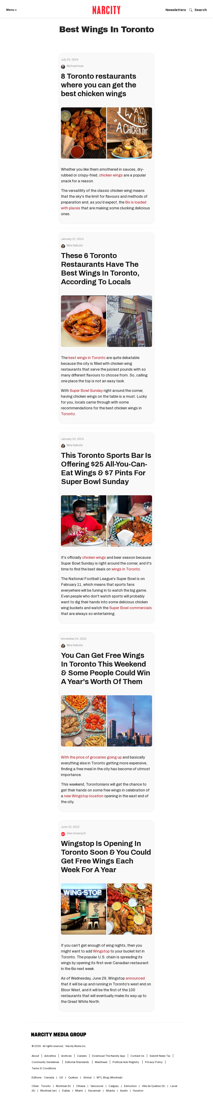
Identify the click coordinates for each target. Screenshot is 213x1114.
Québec (73, 1077)
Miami (79, 1090)
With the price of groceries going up (91, 757)
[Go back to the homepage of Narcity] (106, 10)
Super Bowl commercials (130, 608)
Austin (124, 1090)
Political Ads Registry (126, 1062)
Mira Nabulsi (75, 245)
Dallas (66, 1090)
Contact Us (137, 1055)
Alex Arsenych (76, 833)
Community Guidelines (46, 1062)
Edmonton (130, 1086)
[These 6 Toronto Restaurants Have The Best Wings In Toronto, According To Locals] (106, 321)
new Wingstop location (83, 796)
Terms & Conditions (44, 1068)
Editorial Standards (77, 1062)
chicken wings (111, 175)
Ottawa (80, 1086)
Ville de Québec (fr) (153, 1086)
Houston (138, 1090)
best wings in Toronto (86, 358)
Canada (49, 1077)
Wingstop (101, 951)
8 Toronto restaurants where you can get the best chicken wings (98, 85)
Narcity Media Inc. (76, 1046)
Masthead (101, 1062)
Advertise (50, 1055)
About (35, 1055)
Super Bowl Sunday (87, 391)
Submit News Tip (160, 1055)
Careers (82, 1055)
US (61, 1077)
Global (87, 1077)
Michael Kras (75, 66)
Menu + (11, 9)
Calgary (114, 1086)
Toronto (68, 414)
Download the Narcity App (108, 1055)
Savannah (94, 1090)
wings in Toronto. (126, 569)
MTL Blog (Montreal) (110, 1077)
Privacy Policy (154, 1062)
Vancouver (96, 1086)
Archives (66, 1055)
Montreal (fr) (63, 1086)
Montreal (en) (48, 1090)
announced (135, 978)
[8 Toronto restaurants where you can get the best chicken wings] (106, 133)
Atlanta (110, 1090)
